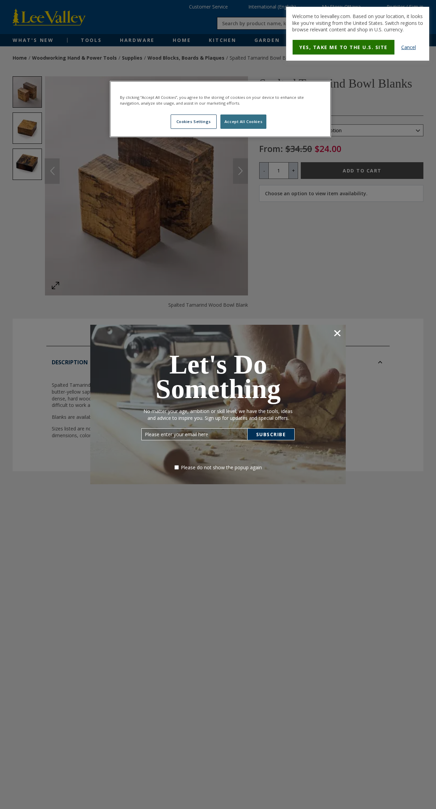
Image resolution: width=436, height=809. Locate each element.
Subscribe (271, 434)
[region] (220, 109)
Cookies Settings (193, 121)
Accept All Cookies (243, 121)
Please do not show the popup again (221, 467)
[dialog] (357, 34)
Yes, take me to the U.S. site (343, 47)
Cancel (408, 47)
